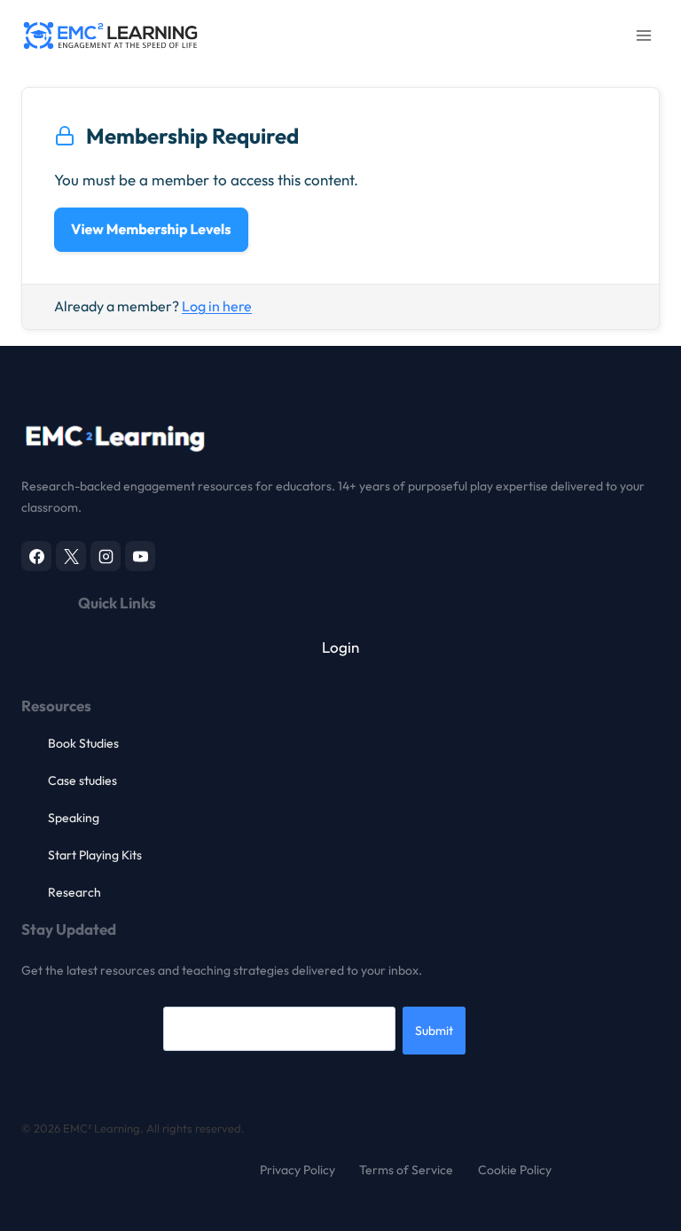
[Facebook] (36, 556)
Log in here (217, 306)
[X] (71, 556)
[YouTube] (140, 556)
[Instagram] (105, 556)
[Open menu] (643, 35)
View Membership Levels (151, 230)
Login (340, 647)
